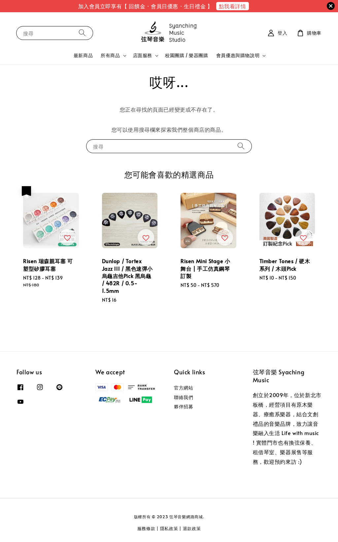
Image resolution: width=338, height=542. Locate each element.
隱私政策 (169, 528)
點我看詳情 (232, 6)
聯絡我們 (183, 397)
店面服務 (142, 55)
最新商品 (83, 55)
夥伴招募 (183, 406)
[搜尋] (82, 32)
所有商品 (110, 55)
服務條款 (146, 528)
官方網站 (183, 388)
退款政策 (192, 528)
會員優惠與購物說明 (237, 55)
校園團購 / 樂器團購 (186, 55)
